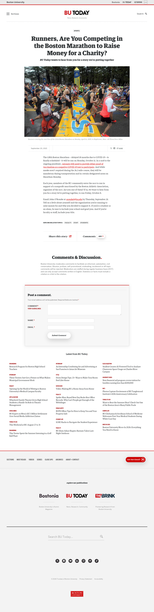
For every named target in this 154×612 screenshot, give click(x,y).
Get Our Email (133, 459)
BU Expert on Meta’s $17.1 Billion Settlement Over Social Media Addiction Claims (28, 415)
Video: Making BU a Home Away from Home (75, 389)
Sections (10, 459)
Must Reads (21, 459)
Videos (31, 459)
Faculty (68, 223)
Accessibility (98, 579)
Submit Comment (59, 335)
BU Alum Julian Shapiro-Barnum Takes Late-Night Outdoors (75, 432)
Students (84, 223)
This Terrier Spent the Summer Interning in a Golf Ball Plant (30, 434)
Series (39, 459)
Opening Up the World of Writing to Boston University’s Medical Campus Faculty (27, 390)
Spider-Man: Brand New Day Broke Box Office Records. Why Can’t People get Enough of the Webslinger (75, 400)
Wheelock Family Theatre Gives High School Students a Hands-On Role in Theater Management (28, 402)
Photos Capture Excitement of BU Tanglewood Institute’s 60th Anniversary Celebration (123, 393)
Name (31, 320)
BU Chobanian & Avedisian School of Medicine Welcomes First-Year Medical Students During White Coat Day (123, 416)
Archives (59, 459)
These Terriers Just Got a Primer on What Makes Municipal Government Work (29, 379)
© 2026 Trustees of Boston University (64, 579)
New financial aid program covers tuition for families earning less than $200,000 (121, 381)
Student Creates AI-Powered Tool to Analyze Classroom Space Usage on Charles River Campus (122, 369)
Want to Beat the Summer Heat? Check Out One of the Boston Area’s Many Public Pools (123, 404)
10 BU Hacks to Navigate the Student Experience (76, 422)
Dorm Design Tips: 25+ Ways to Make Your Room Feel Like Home (77, 379)
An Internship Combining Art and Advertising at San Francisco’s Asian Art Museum (76, 368)
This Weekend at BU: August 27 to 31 (24, 425)
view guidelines (34, 309)
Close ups (49, 459)
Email (31, 327)
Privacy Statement (85, 579)
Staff (76, 223)
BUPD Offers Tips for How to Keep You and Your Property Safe (76, 412)
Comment (34, 307)
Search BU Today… (60, 537)
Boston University (15, 2)
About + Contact (72, 459)
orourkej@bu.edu (74, 199)
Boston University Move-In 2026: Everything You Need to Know (122, 428)
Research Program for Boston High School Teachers (27, 368)
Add (100, 236)
